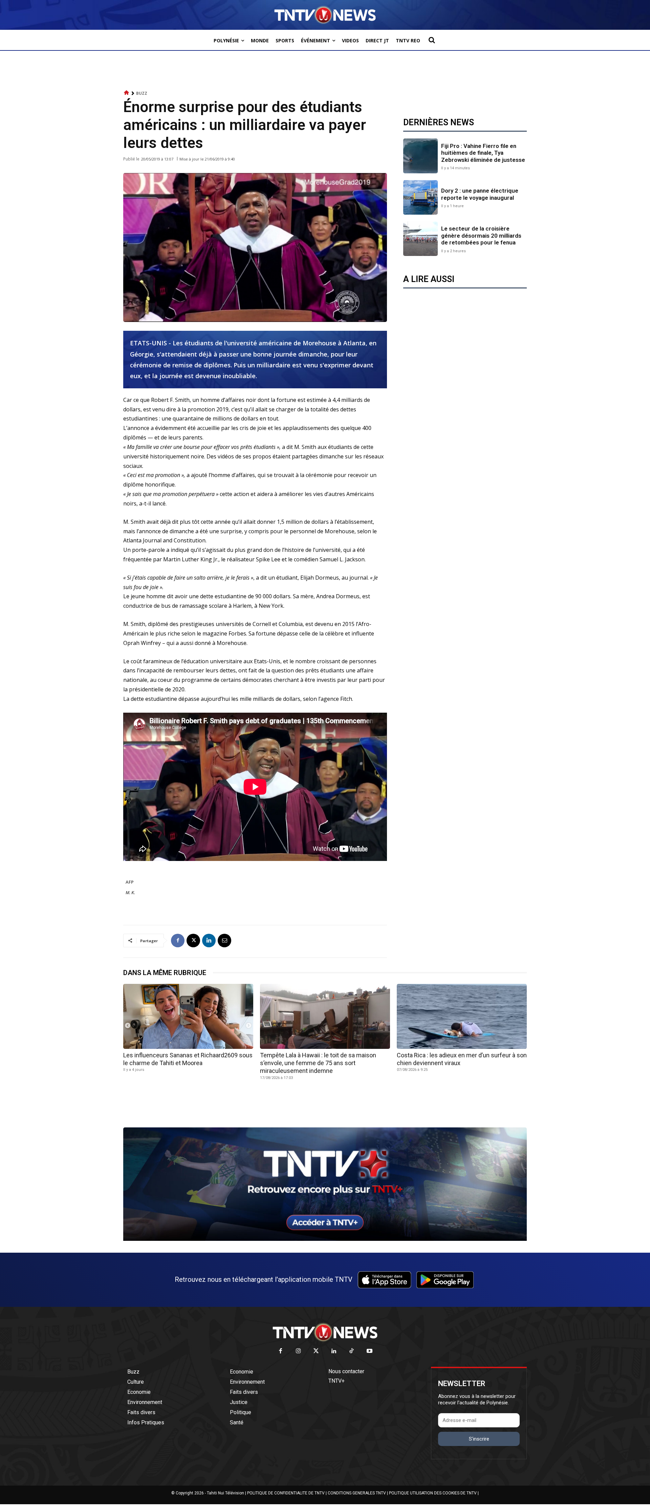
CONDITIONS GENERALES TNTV (357, 1493)
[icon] (126, 93)
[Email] (224, 940)
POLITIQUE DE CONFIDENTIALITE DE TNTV (286, 1493)
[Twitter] (316, 1351)
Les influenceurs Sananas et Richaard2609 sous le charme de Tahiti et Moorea (188, 1059)
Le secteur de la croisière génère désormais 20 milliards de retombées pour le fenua (481, 235)
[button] (432, 40)
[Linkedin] (209, 940)
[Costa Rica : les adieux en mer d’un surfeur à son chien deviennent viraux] (462, 1016)
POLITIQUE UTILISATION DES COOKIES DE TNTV (433, 1493)
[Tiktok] (352, 1351)
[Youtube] (369, 1351)
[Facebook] (178, 940)
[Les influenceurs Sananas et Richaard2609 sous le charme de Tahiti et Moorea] (188, 1016)
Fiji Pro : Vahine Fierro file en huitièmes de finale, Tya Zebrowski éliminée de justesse (483, 153)
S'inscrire (479, 1439)
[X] (193, 940)
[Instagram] (298, 1351)
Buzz (141, 93)
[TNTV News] (325, 1332)
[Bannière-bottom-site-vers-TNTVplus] (325, 1239)
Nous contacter (346, 1371)
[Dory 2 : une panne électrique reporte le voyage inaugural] (420, 197)
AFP (130, 882)
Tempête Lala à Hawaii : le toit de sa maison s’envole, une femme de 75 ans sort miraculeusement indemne (318, 1063)
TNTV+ (336, 1381)
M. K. (130, 892)
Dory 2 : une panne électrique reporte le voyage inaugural (479, 194)
